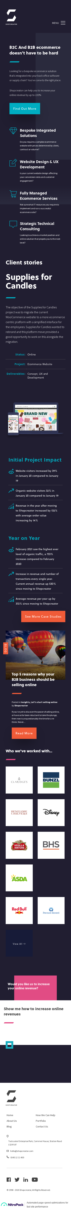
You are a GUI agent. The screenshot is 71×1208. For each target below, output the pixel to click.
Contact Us (42, 1126)
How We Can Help (45, 1115)
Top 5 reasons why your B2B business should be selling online (33, 679)
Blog (9, 1126)
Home (10, 1115)
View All (18, 943)
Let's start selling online (44, 702)
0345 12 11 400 (17, 1157)
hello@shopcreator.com (21, 1151)
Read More (24, 733)
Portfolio (41, 1120)
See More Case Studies (43, 616)
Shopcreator (21, 705)
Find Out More (24, 108)
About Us (12, 1120)
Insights (25, 702)
